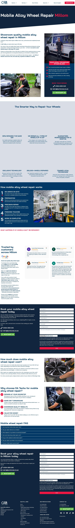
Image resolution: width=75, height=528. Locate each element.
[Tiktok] (70, 513)
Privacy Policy (50, 345)
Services (24, 2)
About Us (45, 2)
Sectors (13, 2)
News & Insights (57, 2)
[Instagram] (64, 513)
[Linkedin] (67, 513)
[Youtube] (73, 513)
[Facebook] (61, 513)
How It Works (35, 2)
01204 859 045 (60, 86)
